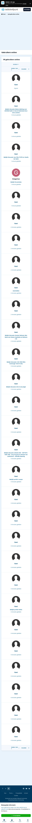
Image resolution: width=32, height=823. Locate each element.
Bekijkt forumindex (16, 182)
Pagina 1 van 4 (14, 69)
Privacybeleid (19, 793)
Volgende (23, 69)
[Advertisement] (16, 32)
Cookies (16, 795)
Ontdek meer (3, 3)
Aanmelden (16, 291)
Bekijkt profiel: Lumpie (16, 479)
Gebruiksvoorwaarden (14, 809)
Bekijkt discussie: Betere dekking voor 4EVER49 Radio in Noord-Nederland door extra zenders (16, 110)
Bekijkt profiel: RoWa (16, 609)
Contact (26, 793)
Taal (5, 793)
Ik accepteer (16, 815)
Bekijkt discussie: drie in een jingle (16, 387)
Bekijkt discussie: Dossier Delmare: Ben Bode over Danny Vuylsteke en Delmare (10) (16, 337)
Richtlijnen (4, 811)
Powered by (16, 800)
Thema (11, 793)
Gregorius (16, 179)
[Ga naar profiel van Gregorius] (16, 173)
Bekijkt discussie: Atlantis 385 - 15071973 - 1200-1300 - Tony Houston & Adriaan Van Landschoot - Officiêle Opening (16, 454)
